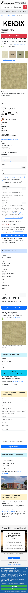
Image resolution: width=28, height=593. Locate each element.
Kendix (13, 15)
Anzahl (3, 164)
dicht (2, 132)
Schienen (13, 12)
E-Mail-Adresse (6, 406)
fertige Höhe (5, 200)
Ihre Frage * (5, 429)
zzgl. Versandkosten (19, 45)
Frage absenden (13, 447)
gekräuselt (6, 158)
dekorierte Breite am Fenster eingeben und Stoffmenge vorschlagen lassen (13, 181)
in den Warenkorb (14, 308)
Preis (3, 261)
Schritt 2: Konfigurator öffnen (14, 235)
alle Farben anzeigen (9, 60)
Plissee (19, 12)
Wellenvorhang (7, 161)
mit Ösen (13, 158)
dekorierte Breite (6, 186)
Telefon (4, 416)
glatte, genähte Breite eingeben (11, 179)
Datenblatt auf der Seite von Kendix (10, 139)
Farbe (3, 170)
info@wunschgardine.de (8, 511)
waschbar (14, 135)
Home (2, 15)
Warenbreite (5, 285)
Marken (8, 12)
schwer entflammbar (5, 135)
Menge (4, 292)
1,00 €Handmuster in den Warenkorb (14, 373)
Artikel (4, 255)
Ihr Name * (5, 399)
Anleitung (24, 12)
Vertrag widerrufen (14, 558)
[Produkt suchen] (25, 7)
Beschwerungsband (18, 213)
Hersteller (4, 269)
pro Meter (14, 36)
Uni (2, 128)
